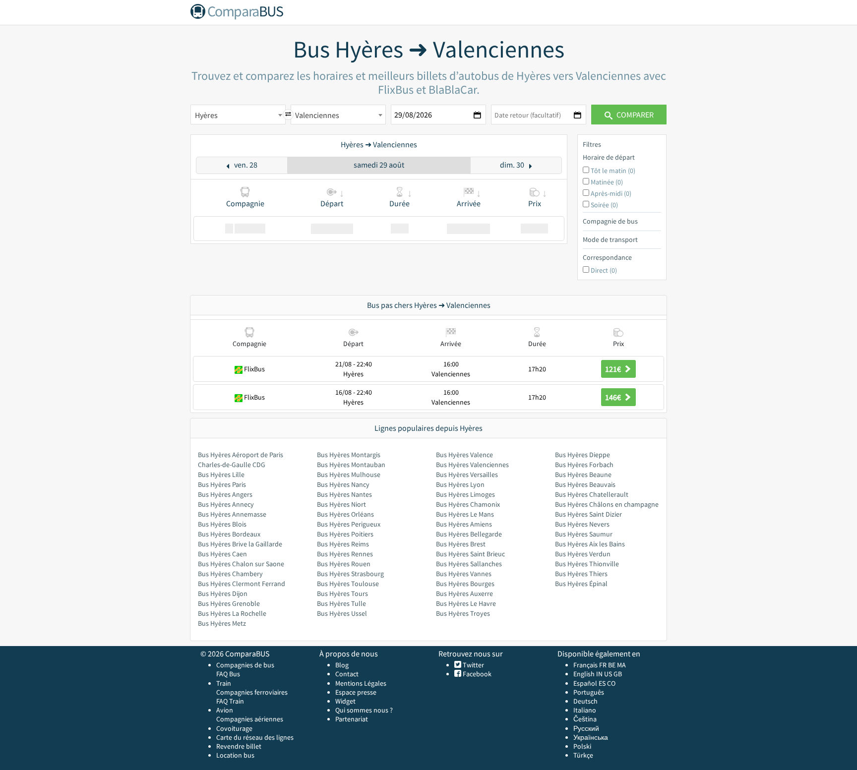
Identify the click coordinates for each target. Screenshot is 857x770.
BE (611, 664)
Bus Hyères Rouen (343, 563)
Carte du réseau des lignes (255, 737)
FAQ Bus (228, 673)
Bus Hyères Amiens (464, 524)
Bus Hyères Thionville (587, 563)
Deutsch (585, 701)
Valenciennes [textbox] (317, 115)
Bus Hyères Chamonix (468, 504)
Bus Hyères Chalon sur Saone (241, 563)
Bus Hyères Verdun (583, 553)
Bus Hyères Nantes (344, 494)
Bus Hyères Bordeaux (229, 534)
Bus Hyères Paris (222, 484)
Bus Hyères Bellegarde (469, 534)
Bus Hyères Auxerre (464, 593)
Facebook (476, 673)
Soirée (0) (604, 204)
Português (588, 692)
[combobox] (238, 114)
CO (611, 683)
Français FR (590, 664)
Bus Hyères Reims (343, 543)
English (584, 673)
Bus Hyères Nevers (582, 524)
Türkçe (583, 755)
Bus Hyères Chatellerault (591, 494)
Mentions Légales (360, 683)
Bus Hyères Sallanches (469, 563)
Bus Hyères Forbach (584, 464)
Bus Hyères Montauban (351, 464)
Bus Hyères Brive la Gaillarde (240, 543)
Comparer (634, 114)
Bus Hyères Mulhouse (348, 474)
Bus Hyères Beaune (583, 474)
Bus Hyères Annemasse (232, 514)
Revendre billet (238, 746)
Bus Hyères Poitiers (345, 534)
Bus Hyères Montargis (348, 454)
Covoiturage (234, 728)
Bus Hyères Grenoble (229, 603)
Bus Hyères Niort (341, 504)
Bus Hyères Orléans (345, 514)
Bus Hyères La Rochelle (232, 613)
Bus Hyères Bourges (465, 583)
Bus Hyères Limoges (465, 494)
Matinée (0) (607, 182)
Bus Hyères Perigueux (348, 524)
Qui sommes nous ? (364, 710)
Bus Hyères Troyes (463, 613)
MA (621, 664)
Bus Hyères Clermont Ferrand (241, 583)
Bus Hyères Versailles (467, 474)
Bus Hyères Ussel (342, 613)
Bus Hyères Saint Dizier (588, 514)
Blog (342, 664)
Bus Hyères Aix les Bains (590, 543)
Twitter (472, 664)
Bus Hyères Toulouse (348, 583)
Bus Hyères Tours (342, 593)
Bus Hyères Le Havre (466, 603)
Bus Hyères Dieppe (582, 454)
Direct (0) (604, 270)
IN (599, 673)
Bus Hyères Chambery (230, 573)
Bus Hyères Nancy (343, 484)
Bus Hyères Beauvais (585, 484)
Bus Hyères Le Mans (465, 514)
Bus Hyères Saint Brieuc (470, 553)
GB (617, 673)
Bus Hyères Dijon (222, 593)
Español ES (590, 683)
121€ (613, 369)
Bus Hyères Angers (225, 494)
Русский (586, 728)
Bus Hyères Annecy (226, 504)
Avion (224, 710)
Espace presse (355, 692)
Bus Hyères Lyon (460, 484)
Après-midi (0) (611, 193)
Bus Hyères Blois (222, 524)
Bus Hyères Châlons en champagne (607, 504)
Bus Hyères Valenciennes (472, 464)
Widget (345, 701)
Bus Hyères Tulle (341, 603)
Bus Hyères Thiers (581, 573)
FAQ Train (230, 701)
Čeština (585, 718)
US (608, 673)
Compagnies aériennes (249, 718)
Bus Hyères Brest (461, 543)
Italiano (584, 710)
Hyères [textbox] (206, 115)
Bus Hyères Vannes (463, 573)
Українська (590, 737)
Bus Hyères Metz (222, 623)
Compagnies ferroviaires (252, 692)
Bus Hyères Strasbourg (350, 573)
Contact (347, 673)
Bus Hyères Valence (464, 454)
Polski (582, 746)
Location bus (235, 755)
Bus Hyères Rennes (345, 553)
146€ (613, 397)
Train (223, 683)
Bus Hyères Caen (222, 553)
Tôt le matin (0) (613, 170)
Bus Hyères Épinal (581, 583)
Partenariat (351, 718)
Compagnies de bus (245, 664)
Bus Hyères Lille (221, 474)
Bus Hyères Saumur (583, 534)
